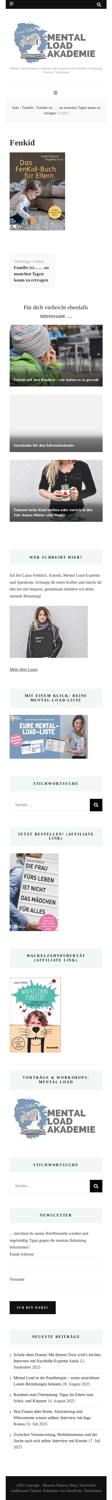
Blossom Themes (28, 1491)
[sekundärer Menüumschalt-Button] (11, 4)
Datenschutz (93, 1491)
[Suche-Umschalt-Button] (99, 5)
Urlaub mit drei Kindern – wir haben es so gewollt (56, 380)
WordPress (74, 1491)
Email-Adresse (22, 1254)
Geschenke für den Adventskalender (44, 445)
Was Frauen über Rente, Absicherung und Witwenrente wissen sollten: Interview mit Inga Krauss (52, 1417)
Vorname (17, 1279)
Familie (27, 108)
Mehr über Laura (24, 669)
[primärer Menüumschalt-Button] (56, 93)
